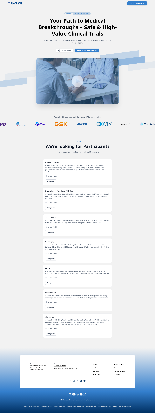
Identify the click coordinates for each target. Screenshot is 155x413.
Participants (97, 368)
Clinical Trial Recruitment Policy (31, 406)
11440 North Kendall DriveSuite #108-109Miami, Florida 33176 (38, 367)
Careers (116, 368)
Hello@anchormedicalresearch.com (65, 368)
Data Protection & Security (125, 406)
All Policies (50, 403)
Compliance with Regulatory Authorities (107, 406)
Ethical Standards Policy (46, 406)
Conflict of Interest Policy (59, 406)
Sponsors (96, 371)
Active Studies (119, 364)
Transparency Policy (102, 403)
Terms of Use (66, 403)
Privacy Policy (58, 403)
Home (95, 364)
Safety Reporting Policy (91, 406)
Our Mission (96, 374)
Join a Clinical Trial (137, 3)
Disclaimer (93, 403)
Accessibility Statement (84, 403)
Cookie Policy (74, 403)
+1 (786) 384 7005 (60, 366)
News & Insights (119, 371)
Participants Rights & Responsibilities (75, 406)
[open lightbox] (77, 81)
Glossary (117, 374)
